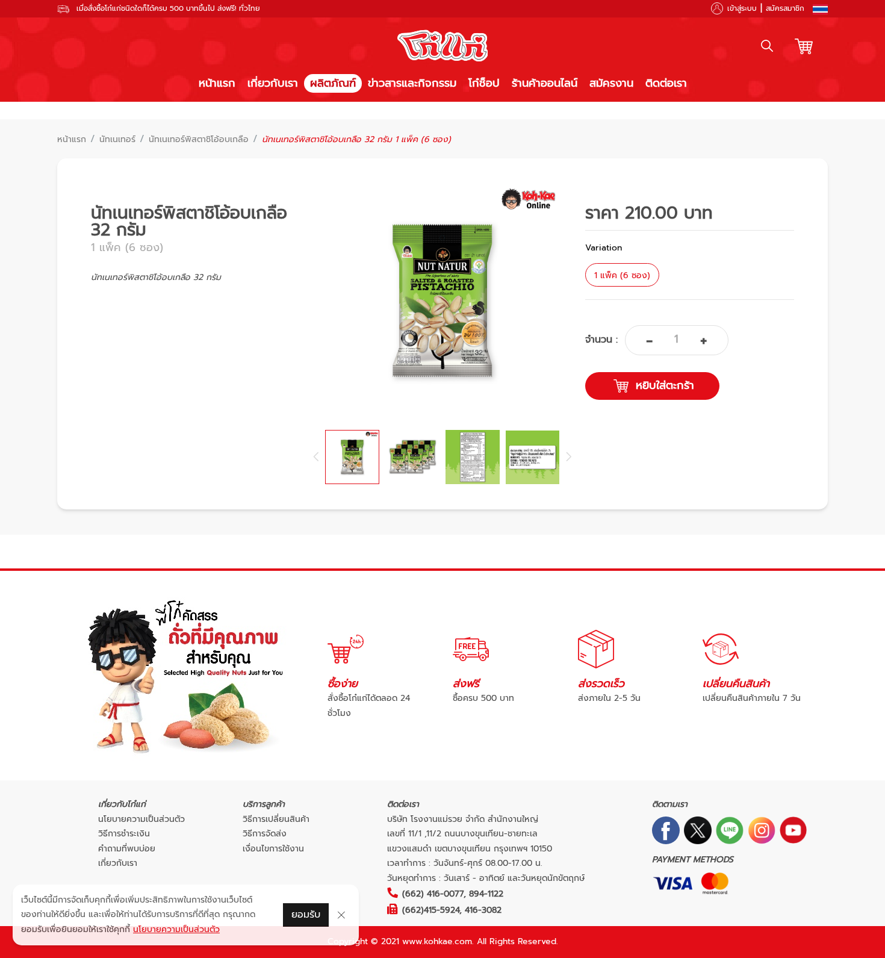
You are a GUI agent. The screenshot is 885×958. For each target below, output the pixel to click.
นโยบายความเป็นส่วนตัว (141, 819)
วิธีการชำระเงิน (124, 833)
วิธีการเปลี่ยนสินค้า (276, 819)
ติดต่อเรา (666, 83)
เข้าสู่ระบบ (742, 8)
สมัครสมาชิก (785, 8)
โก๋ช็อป (484, 83)
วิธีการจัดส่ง (265, 833)
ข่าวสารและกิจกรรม (412, 83)
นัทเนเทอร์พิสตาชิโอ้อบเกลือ (199, 139)
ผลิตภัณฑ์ (333, 83)
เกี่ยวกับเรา (272, 83)
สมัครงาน (611, 83)
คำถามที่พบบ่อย (126, 848)
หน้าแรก (217, 83)
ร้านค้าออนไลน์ (544, 83)
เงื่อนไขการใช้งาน (273, 848)
